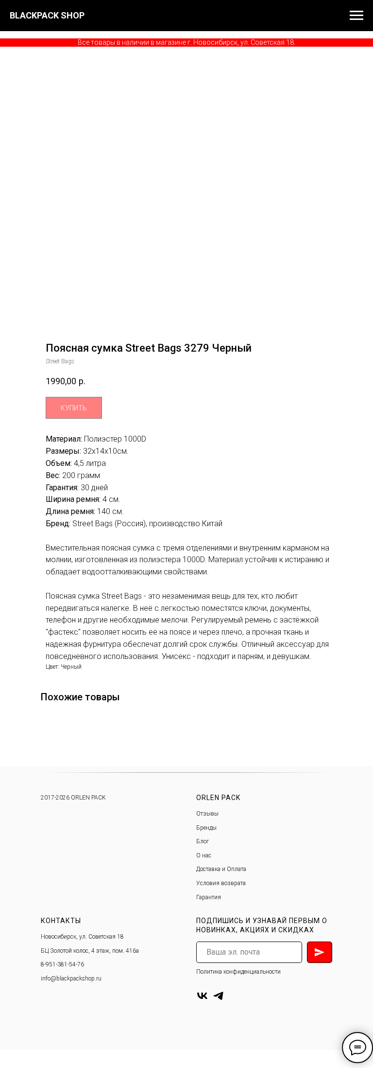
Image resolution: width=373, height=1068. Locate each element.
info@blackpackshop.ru (71, 978)
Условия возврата (221, 883)
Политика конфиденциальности (238, 971)
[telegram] (218, 996)
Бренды (206, 827)
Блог (202, 841)
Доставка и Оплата (221, 869)
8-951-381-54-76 (62, 964)
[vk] (202, 996)
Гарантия (208, 897)
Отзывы (207, 813)
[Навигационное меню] (356, 15)
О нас (203, 855)
